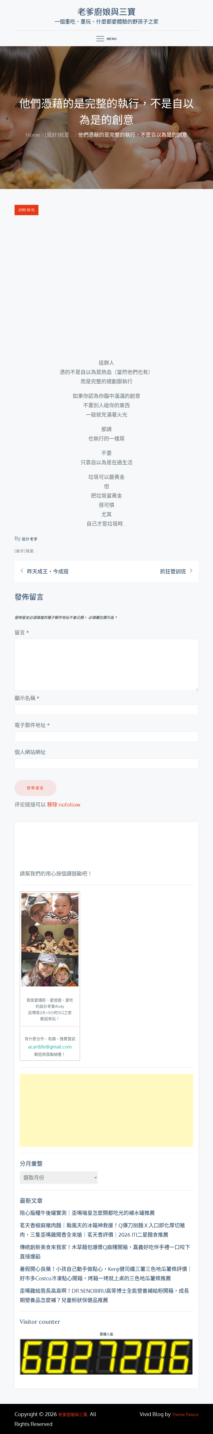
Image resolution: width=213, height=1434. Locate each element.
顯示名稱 (27, 698)
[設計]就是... (26, 551)
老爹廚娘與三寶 (106, 11)
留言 (22, 632)
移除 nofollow (63, 804)
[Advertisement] (106, 1110)
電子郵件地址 (32, 725)
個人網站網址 (30, 752)
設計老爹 (30, 539)
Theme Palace (185, 1414)
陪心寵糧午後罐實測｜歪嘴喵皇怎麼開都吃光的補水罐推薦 (87, 1212)
